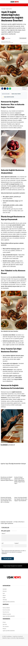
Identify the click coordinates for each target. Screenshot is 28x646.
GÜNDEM (4, 11)
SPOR (3, 22)
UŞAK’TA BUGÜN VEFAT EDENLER (9, 27)
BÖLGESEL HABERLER (6, 33)
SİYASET (3, 25)
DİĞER (3, 36)
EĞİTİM (3, 19)
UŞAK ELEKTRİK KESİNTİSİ (7, 30)
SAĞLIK (3, 16)
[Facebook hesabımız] (7, 644)
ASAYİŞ (3, 14)
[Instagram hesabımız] (15, 644)
